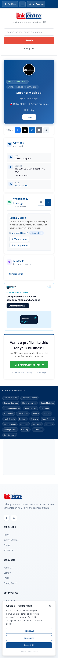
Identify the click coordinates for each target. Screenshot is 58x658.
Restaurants (38, 429)
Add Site (12, 4)
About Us (8, 567)
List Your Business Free (27, 364)
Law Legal (25, 429)
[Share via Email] (39, 130)
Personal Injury (10, 424)
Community (9, 600)
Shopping (49, 424)
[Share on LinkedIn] (32, 130)
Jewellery (47, 413)
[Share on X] (25, 130)
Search (29, 40)
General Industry (10, 398)
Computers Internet (12, 408)
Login (30, 117)
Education (45, 408)
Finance (35, 413)
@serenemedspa (29, 98)
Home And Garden (29, 398)
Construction (23, 413)
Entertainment (9, 435)
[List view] (48, 202)
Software (34, 419)
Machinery (37, 424)
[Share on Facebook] (18, 130)
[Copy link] (46, 130)
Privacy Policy (10, 583)
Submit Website (11, 539)
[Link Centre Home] (29, 15)
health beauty (9, 419)
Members (8, 550)
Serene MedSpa (18, 217)
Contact (7, 572)
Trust (6, 577)
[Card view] (41, 202)
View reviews (20, 239)
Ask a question (21, 245)
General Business (11, 403)
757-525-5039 (21, 185)
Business (22, 419)
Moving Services (10, 429)
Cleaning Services (29, 403)
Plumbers (24, 424)
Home (7, 534)
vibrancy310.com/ (20, 233)
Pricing (7, 545)
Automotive (8, 413)
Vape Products (48, 419)
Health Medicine (47, 403)
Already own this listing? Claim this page (29, 372)
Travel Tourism (30, 408)
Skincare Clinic (16, 273)
